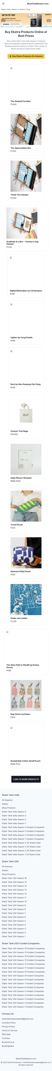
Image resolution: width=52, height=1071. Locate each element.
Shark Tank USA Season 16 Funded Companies (23, 948)
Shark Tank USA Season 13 (14, 890)
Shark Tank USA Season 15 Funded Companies (23, 952)
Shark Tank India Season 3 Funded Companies (23, 831)
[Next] (49, 20)
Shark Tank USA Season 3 (14, 928)
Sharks (5, 804)
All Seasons (7, 800)
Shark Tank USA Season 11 (14, 897)
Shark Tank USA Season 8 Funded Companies (23, 979)
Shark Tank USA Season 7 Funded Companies (23, 983)
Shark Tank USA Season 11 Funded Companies (23, 968)
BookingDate (8, 1046)
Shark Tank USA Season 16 (14, 878)
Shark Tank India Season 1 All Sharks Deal (21, 854)
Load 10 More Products (26, 779)
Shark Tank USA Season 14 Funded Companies (23, 956)
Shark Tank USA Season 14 (14, 886)
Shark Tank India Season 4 (14, 811)
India (8, 9)
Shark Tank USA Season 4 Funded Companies (23, 995)
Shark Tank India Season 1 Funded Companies (23, 839)
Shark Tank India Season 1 (14, 823)
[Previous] (3, 20)
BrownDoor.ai (8, 1042)
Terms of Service (9, 1030)
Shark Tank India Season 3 (14, 815)
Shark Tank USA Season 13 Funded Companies (23, 960)
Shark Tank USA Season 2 (14, 932)
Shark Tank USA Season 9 (14, 905)
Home (3, 9)
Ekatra (22, 9)
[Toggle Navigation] (3, 3)
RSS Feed (6, 1034)
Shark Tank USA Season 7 (14, 913)
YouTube (6, 1038)
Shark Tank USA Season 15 (14, 882)
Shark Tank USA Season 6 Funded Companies (23, 987)
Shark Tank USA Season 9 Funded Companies (23, 975)
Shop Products (8, 808)
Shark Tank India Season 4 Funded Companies (23, 827)
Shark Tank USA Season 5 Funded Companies (23, 991)
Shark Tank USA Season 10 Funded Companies (23, 972)
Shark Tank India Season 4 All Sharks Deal (21, 843)
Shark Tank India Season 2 (14, 819)
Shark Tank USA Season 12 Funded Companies (23, 964)
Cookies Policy (9, 1022)
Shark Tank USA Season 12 (14, 893)
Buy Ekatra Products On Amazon (27, 56)
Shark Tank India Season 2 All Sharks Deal (21, 850)
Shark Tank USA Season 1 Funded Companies (23, 1007)
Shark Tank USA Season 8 (14, 909)
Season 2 (15, 9)
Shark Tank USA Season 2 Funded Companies (23, 1003)
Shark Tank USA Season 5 (14, 921)
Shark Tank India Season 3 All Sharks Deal (21, 846)
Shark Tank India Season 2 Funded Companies (23, 835)
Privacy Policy (8, 1026)
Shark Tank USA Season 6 (14, 917)
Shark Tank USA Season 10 (14, 901)
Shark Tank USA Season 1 (13, 936)
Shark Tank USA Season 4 (14, 925)
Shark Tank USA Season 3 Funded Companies (23, 999)
